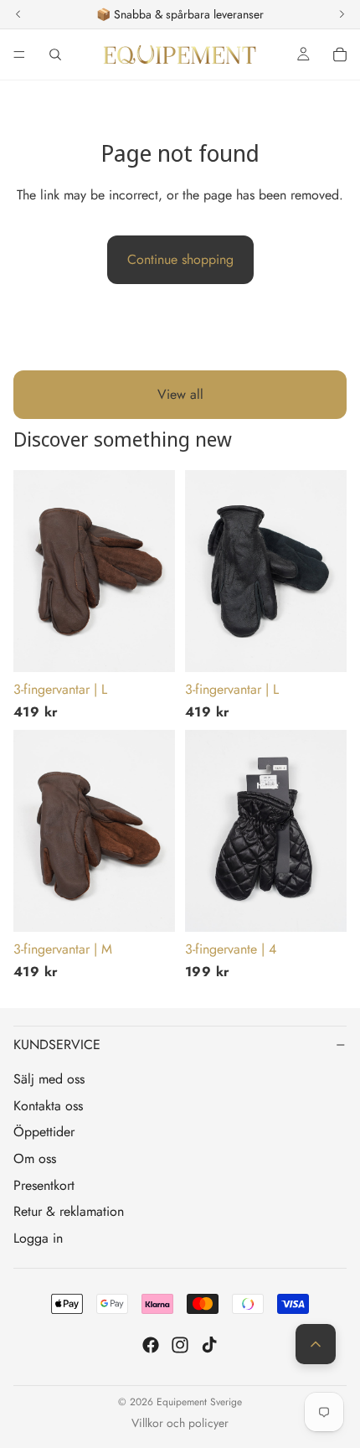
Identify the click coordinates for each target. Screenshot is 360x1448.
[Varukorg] (339, 54)
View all (180, 394)
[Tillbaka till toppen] (316, 1344)
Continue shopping (180, 259)
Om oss (34, 1158)
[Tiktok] (209, 1345)
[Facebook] (151, 1345)
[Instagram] (180, 1345)
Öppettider (44, 1131)
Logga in (38, 1238)
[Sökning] (55, 54)
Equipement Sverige (199, 1401)
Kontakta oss (48, 1105)
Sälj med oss (49, 1079)
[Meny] (19, 54)
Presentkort (44, 1185)
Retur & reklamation (68, 1211)
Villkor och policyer (180, 1422)
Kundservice (56, 1044)
